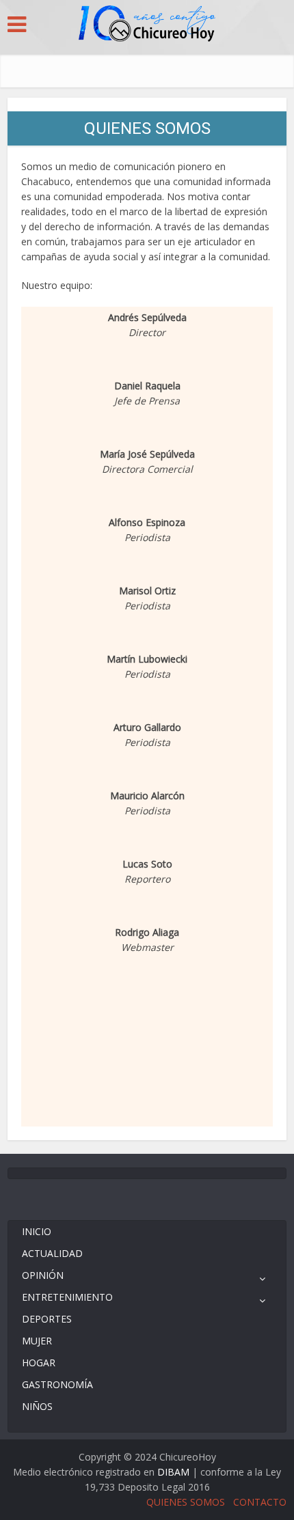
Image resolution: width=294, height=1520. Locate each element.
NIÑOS (37, 1406)
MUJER (37, 1340)
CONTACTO (259, 1501)
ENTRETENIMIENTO (67, 1296)
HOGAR (38, 1362)
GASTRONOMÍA (57, 1384)
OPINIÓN (43, 1275)
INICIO (36, 1231)
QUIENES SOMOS (185, 1501)
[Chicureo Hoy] (147, 25)
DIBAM (173, 1471)
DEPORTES (47, 1318)
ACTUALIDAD (52, 1253)
